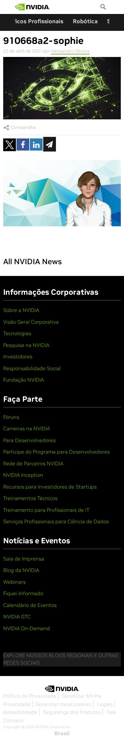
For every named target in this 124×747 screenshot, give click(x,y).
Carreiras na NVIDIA (26, 428)
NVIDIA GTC (17, 616)
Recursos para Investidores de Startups (50, 486)
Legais (105, 704)
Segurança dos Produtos (72, 712)
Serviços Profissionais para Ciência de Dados (56, 521)
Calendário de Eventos (30, 605)
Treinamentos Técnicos (30, 498)
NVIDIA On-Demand (26, 628)
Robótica (85, 21)
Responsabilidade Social (32, 368)
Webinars (14, 582)
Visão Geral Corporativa (31, 322)
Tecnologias (17, 333)
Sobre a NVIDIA (21, 310)
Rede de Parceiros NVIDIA (33, 463)
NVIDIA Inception (23, 475)
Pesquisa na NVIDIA (26, 345)
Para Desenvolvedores (29, 440)
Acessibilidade (20, 712)
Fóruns (11, 417)
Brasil (62, 733)
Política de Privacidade (29, 696)
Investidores (17, 356)
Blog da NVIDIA (21, 570)
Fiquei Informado (23, 593)
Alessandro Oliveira (70, 51)
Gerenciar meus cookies (63, 704)
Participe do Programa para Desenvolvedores (56, 451)
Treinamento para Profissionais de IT (46, 510)
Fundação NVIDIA (23, 380)
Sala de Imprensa (23, 558)
